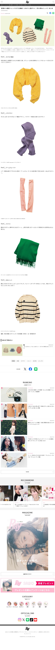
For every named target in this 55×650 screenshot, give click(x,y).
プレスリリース (27, 633)
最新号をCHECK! (27, 574)
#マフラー (23, 361)
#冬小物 (34, 361)
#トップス (41, 361)
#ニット (29, 361)
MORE (27, 471)
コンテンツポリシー (34, 632)
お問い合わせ (46, 632)
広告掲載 (11, 632)
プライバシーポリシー (24, 632)
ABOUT (7, 632)
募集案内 (16, 632)
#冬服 (18, 361)
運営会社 (41, 632)
